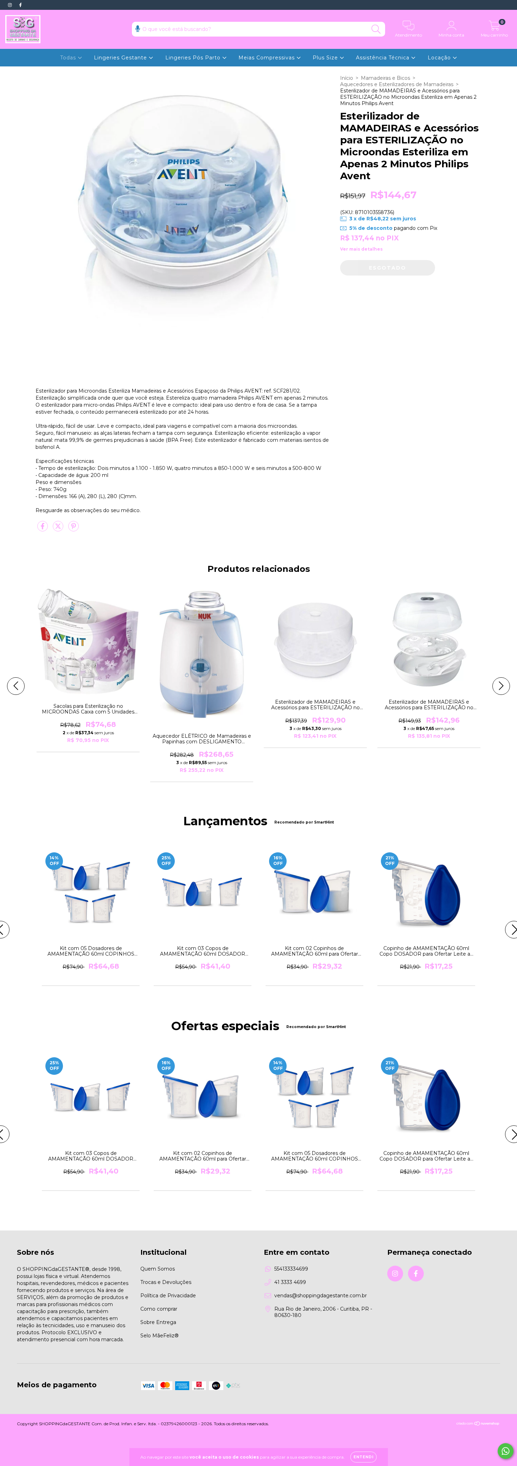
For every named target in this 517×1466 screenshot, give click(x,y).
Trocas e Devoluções (165, 1282)
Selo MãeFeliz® (159, 1335)
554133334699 (291, 1269)
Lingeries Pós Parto (193, 57)
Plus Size (326, 57)
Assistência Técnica (383, 57)
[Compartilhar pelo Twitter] (59, 529)
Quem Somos (157, 1269)
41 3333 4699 (290, 1282)
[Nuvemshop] (478, 1424)
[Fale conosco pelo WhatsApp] (505, 1451)
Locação (440, 57)
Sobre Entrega (158, 1322)
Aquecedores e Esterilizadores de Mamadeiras (396, 84)
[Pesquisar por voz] (137, 28)
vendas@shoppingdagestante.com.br (320, 1295)
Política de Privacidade (168, 1295)
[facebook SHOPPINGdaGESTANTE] (20, 5)
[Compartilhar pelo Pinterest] (73, 529)
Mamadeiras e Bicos (385, 78)
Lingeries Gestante (121, 57)
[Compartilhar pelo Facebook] (43, 529)
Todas (69, 57)
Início (346, 78)
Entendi (363, 1457)
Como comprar (158, 1309)
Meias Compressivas (267, 57)
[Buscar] (376, 29)
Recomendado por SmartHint (304, 822)
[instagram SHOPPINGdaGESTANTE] (10, 5)
